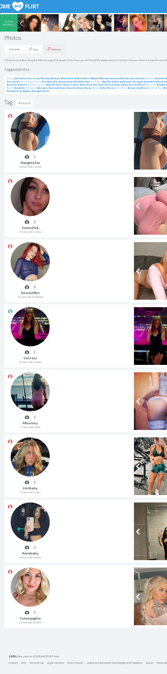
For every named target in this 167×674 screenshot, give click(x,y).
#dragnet (31, 87)
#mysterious (14, 91)
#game (27, 91)
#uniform (142, 87)
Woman (56, 49)
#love (10, 78)
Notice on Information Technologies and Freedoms (114, 663)
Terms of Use (36, 663)
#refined (140, 84)
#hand (159, 81)
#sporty (71, 87)
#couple (47, 81)
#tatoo (95, 87)
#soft (46, 91)
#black (94, 78)
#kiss (86, 78)
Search (149, 663)
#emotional (65, 81)
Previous (21, 23)
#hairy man (127, 84)
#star (80, 87)
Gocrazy (30, 358)
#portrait (151, 84)
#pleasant (126, 81)
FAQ (23, 663)
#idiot (115, 81)
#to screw (34, 78)
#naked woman (36, 84)
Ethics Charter (75, 663)
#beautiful (67, 78)
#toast (132, 87)
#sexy (87, 87)
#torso (111, 87)
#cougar (37, 91)
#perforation (71, 84)
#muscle (12, 84)
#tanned (160, 78)
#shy (103, 87)
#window (149, 81)
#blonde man (126, 78)
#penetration (54, 84)
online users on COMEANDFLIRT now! (34, 656)
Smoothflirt (30, 293)
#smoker (96, 81)
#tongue (138, 81)
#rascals (36, 81)
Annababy (30, 553)
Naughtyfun (30, 162)
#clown (150, 78)
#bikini (78, 78)
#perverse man (89, 84)
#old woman (155, 87)
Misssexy (30, 423)
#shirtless (121, 87)
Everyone (14, 49)
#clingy (161, 84)
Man (35, 49)
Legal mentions (55, 663)
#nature (22, 84)
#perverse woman (109, 84)
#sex (63, 87)
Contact (13, 663)
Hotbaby (30, 488)
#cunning (26, 81)
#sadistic (19, 87)
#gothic (106, 81)
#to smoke (13, 81)
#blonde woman (108, 78)
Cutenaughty (30, 618)
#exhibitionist (81, 81)
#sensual (53, 87)
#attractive (20, 78)
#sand (10, 87)
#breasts (42, 87)
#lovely (45, 78)
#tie (55, 81)
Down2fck (30, 228)
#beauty (55, 78)
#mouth (140, 78)
